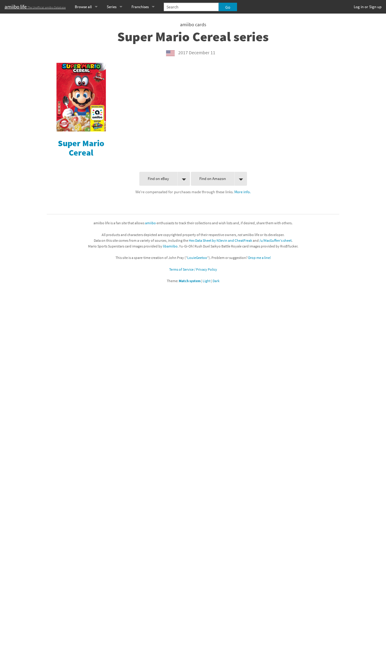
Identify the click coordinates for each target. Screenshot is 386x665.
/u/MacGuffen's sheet (275, 240)
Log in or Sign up (367, 6)
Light (206, 281)
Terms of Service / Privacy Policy (193, 269)
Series (111, 6)
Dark (216, 281)
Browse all (83, 6)
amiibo (150, 223)
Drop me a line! (259, 257)
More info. (242, 191)
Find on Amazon (212, 178)
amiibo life (35, 6)
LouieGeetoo (197, 257)
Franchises (140, 6)
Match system (190, 281)
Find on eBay (158, 178)
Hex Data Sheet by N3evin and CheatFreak (220, 240)
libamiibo (170, 246)
